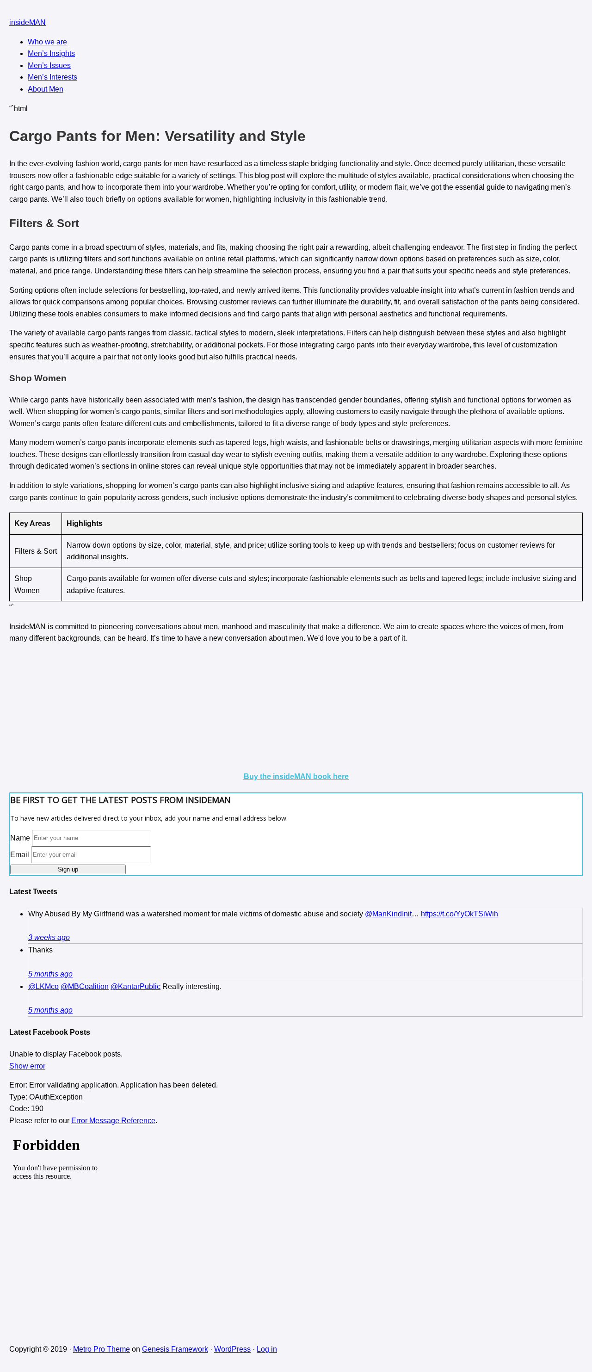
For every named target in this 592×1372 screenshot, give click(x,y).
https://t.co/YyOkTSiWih (459, 914)
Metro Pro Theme (101, 1349)
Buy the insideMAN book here (296, 776)
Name (20, 837)
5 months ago (50, 974)
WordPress (232, 1349)
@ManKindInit (388, 914)
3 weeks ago (49, 937)
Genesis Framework (175, 1349)
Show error (27, 1066)
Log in (267, 1349)
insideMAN (27, 22)
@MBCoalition (85, 986)
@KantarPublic (135, 986)
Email (19, 854)
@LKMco (43, 986)
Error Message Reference (113, 1121)
